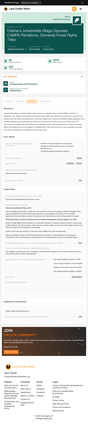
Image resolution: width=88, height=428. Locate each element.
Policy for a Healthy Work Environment (63, 392)
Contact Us (25, 399)
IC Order (56, 397)
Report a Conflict (27, 396)
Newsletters (25, 392)
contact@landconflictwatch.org (17, 377)
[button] (80, 9)
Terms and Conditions (61, 407)
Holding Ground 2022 (27, 404)
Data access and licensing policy (11, 387)
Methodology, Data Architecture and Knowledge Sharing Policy (11, 395)
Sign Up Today (11, 352)
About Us (24, 385)
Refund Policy (58, 411)
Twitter (39, 385)
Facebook (41, 392)
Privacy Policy (58, 400)
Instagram (41, 389)
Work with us (26, 389)
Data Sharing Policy (61, 404)
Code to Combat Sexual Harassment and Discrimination (68, 387)
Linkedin (40, 396)
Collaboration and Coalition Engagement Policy (11, 405)
